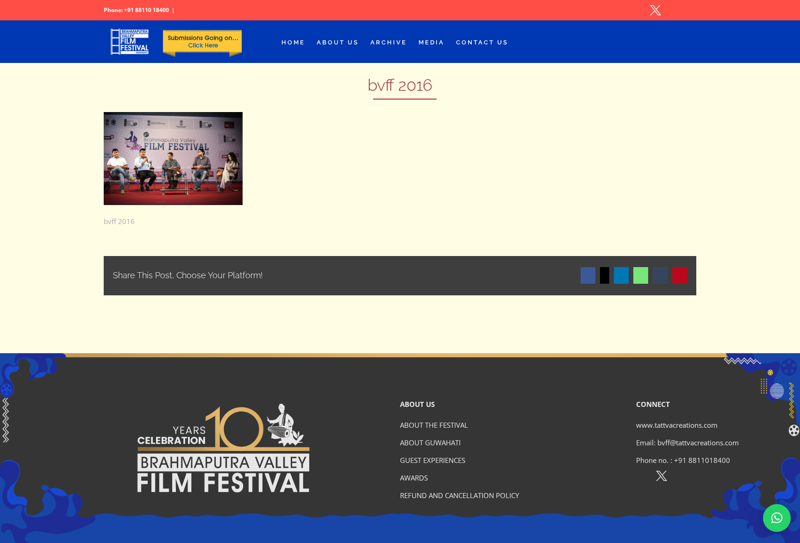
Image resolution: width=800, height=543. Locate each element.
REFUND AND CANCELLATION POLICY (459, 495)
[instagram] (681, 478)
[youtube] (701, 478)
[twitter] (661, 478)
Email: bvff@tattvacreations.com (687, 442)
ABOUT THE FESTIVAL (434, 425)
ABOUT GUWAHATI (430, 442)
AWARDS (414, 477)
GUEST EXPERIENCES (432, 460)
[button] (777, 518)
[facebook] (641, 478)
